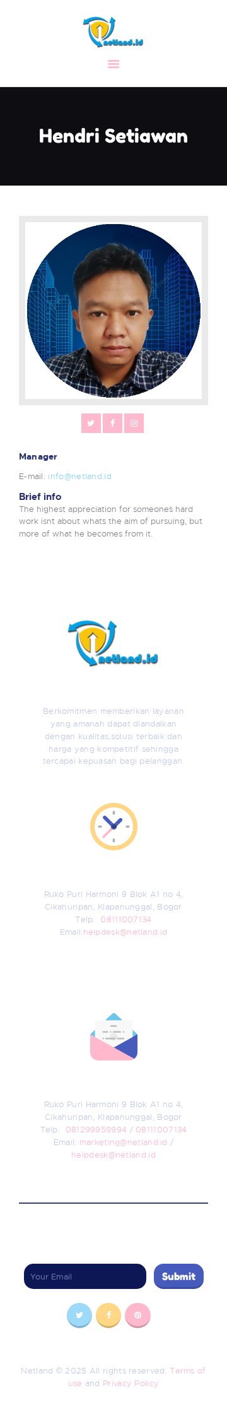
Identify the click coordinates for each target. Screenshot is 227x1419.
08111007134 (125, 919)
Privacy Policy (131, 1383)
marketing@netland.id (124, 1142)
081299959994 (98, 1129)
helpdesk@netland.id (125, 932)
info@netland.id (80, 476)
